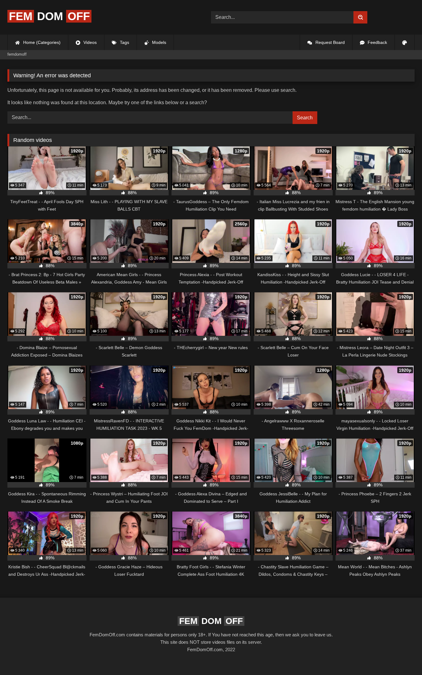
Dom (49, 16)
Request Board (329, 42)
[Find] (360, 17)
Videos (89, 42)
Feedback (376, 42)
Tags (124, 42)
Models (158, 42)
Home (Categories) (41, 42)
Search (305, 117)
